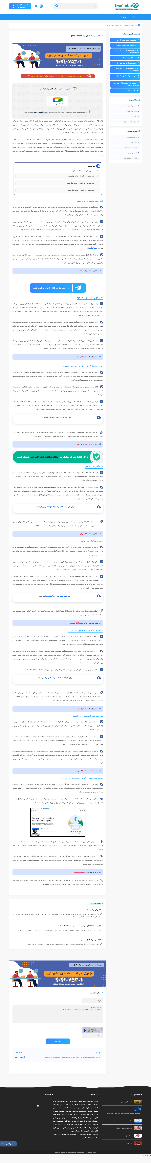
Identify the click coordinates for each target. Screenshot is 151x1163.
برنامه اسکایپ (82, 271)
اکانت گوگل (83, 534)
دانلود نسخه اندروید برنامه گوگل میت (56, 417)
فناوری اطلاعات (122, 17)
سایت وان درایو (82, 708)
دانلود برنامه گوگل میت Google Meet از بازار (56, 507)
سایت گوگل (93, 248)
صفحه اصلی (135, 17)
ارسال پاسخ (19, 1057)
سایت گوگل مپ (82, 444)
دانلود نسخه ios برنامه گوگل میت (56, 596)
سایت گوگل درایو (82, 356)
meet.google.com (40, 112)
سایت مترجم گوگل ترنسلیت (78, 623)
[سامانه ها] (137, 26)
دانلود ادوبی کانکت (80, 872)
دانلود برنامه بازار (48, 487)
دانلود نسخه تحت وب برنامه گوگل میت (57, 678)
